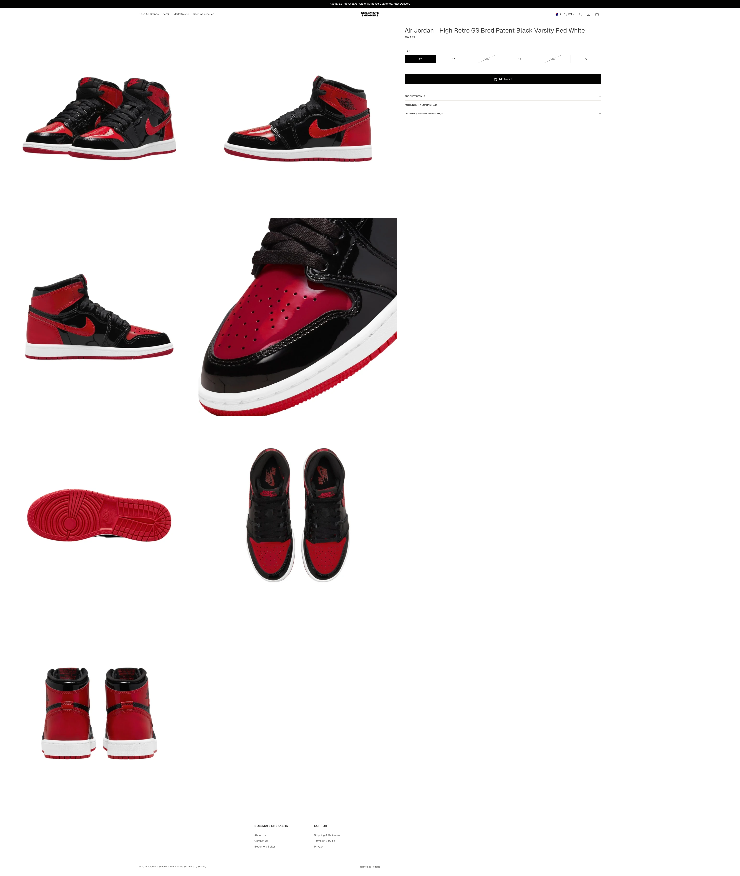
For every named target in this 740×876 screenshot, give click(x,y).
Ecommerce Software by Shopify (188, 866)
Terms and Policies (370, 866)
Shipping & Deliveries (327, 835)
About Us (260, 835)
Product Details (415, 96)
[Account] (588, 14)
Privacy (319, 846)
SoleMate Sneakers (158, 866)
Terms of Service (324, 840)
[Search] (580, 14)
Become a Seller (264, 846)
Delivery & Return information (424, 113)
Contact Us (261, 840)
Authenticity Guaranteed (421, 104)
